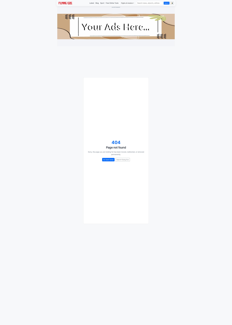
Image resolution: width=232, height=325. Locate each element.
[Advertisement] (116, 60)
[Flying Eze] (65, 3)
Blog (97, 3)
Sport (102, 3)
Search (166, 3)
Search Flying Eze (122, 160)
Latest (91, 3)
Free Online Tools (112, 3)
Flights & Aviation (127, 3)
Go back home (108, 160)
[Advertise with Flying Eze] (116, 26)
